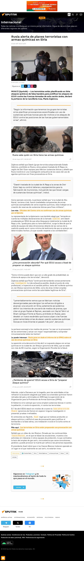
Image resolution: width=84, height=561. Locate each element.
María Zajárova (43, 453)
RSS (23, 537)
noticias (14, 457)
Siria (35, 453)
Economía (31, 517)
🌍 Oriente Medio (26, 453)
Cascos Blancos (18, 435)
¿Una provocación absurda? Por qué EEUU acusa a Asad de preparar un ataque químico (41, 264)
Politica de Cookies (68, 535)
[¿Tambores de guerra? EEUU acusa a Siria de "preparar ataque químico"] (42, 364)
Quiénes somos (6, 535)
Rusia (62, 453)
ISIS (67, 453)
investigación (20, 283)
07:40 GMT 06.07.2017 (18, 44)
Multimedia (49, 517)
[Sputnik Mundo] (10, 16)
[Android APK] (7, 543)
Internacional (15, 453)
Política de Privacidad (54, 535)
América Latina (6, 517)
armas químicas (53, 453)
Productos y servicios (33, 535)
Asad (36, 417)
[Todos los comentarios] (3, 558)
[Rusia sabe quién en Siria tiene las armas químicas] (42, 139)
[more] (70, 159)
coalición (56, 218)
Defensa (40, 517)
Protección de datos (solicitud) (11, 537)
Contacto (44, 535)
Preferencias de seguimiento (35, 537)
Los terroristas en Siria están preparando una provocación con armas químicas (41, 428)
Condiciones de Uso (18, 535)
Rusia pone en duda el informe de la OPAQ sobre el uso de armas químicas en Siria (41, 338)
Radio (57, 517)
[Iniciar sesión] (73, 14)
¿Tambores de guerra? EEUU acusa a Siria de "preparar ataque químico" (39, 381)
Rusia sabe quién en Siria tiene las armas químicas (38, 155)
